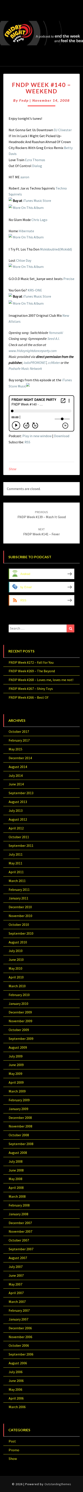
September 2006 (21, 1354)
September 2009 (21, 1038)
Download (61, 436)
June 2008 (16, 1170)
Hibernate (26, 231)
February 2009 (19, 1100)
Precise (68, 278)
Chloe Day (23, 260)
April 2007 (16, 1293)
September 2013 (21, 793)
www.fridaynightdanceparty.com (33, 350)
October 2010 (19, 924)
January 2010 (18, 1003)
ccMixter (54, 362)
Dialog (37, 166)
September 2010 (21, 933)
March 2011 (17, 881)
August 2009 (18, 1047)
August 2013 (18, 801)
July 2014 (16, 775)
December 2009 (20, 1012)
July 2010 (16, 951)
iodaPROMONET (35, 362)
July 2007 (16, 1266)
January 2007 (18, 1319)
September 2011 (21, 845)
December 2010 (20, 907)
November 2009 (20, 1021)
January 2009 (18, 1109)
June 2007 (16, 1275)
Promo (14, 1450)
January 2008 (18, 1214)
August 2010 (18, 942)
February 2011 (19, 889)
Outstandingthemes (57, 1484)
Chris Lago (39, 219)
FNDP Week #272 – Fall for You (31, 662)
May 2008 (15, 1179)
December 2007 (20, 1223)
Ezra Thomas (35, 160)
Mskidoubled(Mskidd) (56, 249)
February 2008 (19, 1205)
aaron (24, 177)
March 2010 (17, 986)
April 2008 (16, 1187)
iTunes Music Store (37, 200)
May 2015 (15, 749)
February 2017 (19, 740)
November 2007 (20, 1231)
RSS (27, 442)
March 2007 (17, 1301)
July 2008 (16, 1161)
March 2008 (17, 1196)
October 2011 (19, 837)
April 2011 (16, 872)
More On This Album (28, 207)
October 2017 (19, 731)
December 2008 (20, 1117)
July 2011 (16, 854)
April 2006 (16, 1398)
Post (12, 1441)
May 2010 (15, 968)
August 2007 (18, 1258)
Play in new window (37, 436)
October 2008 (19, 1135)
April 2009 (16, 1082)
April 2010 (16, 977)
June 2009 (16, 1065)
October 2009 (19, 1030)
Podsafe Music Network (25, 368)
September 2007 (21, 1249)
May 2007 (15, 1284)
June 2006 (16, 1380)
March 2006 (17, 1407)
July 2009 (16, 1056)
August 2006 (18, 1363)
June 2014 (16, 784)
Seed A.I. (53, 338)
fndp (24, 100)
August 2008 (18, 1152)
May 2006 (15, 1389)
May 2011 (15, 863)
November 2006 (20, 1337)
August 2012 (18, 819)
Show (12, 469)
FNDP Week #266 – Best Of (28, 697)
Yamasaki (56, 332)
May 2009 (15, 1073)
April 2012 (16, 828)
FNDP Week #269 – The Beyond (32, 671)
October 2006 (19, 1345)
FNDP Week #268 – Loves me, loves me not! (41, 680)
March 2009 (17, 1091)
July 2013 (16, 810)
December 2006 (20, 1328)
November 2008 (20, 1126)
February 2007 (19, 1310)
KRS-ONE (35, 290)
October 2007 (19, 1240)
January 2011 (18, 898)
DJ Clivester (63, 130)
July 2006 (16, 1372)
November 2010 (20, 916)
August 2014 (18, 766)
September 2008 (21, 1144)
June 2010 (16, 959)
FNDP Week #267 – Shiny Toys (31, 688)
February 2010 (19, 995)
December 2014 (20, 758)
